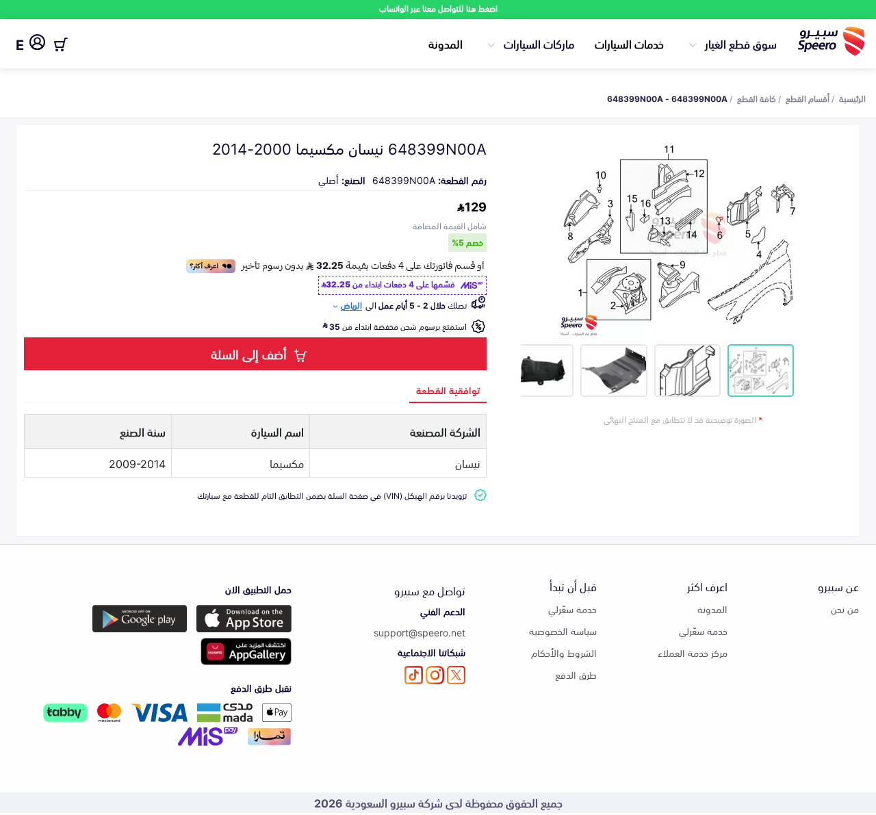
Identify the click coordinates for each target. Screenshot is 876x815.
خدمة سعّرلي (703, 630)
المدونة (445, 43)
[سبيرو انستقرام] (435, 675)
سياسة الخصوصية (563, 630)
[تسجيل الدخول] (37, 44)
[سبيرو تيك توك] (413, 675)
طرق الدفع (576, 674)
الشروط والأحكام (564, 652)
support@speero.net (419, 632)
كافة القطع (756, 98)
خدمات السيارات (629, 43)
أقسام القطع (807, 98)
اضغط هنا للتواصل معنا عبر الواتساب (438, 8)
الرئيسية (852, 98)
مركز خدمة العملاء (692, 652)
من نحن (845, 608)
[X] (456, 675)
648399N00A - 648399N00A (667, 98)
